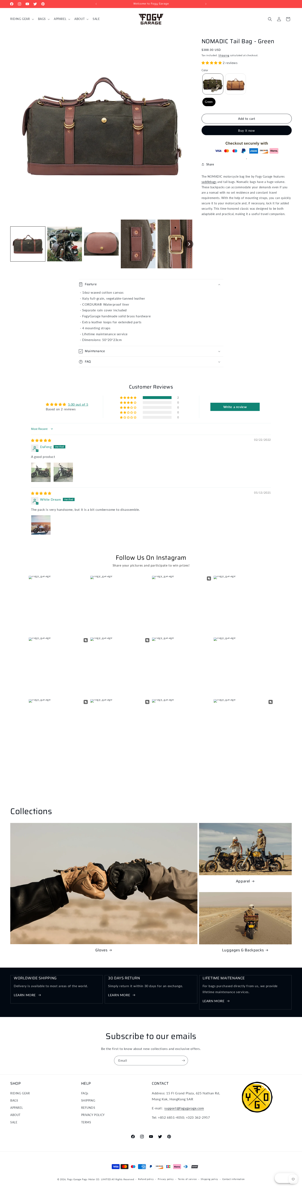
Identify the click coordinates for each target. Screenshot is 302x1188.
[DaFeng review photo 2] (63, 472)
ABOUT (15, 1115)
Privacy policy (166, 1179)
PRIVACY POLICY (93, 1115)
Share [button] (210, 164)
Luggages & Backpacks (243, 950)
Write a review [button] (235, 407)
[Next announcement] (205, 4)
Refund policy (146, 1179)
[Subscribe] (183, 1060)
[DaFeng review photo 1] (41, 472)
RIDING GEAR (20, 1093)
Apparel (243, 881)
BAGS (14, 1100)
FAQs (84, 1093)
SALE (13, 1122)
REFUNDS (88, 1107)
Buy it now (246, 130)
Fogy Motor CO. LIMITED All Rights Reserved (108, 1179)
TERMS (86, 1122)
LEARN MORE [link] (25, 995)
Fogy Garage (74, 1179)
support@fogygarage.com (184, 1108)
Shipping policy (209, 1179)
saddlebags (209, 182)
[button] (22, 19)
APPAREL (16, 1107)
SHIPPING (88, 1100)
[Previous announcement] (96, 4)
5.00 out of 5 (78, 404)
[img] (41, 440)
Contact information (233, 1179)
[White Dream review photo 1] (41, 525)
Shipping (223, 55)
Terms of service (187, 1179)
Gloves (101, 950)
